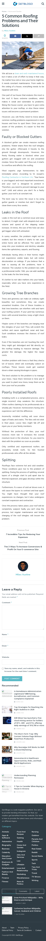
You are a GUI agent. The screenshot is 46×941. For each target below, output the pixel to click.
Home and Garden (14, 11)
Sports (34, 860)
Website (5, 657)
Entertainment (8, 868)
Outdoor (35, 835)
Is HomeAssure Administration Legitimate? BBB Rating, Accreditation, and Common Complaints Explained (27, 695)
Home (4, 11)
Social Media (37, 856)
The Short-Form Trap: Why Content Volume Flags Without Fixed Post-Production (28, 736)
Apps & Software (6, 836)
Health (20, 841)
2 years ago (19, 792)
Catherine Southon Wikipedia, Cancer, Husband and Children (27, 909)
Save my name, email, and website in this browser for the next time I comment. (22, 669)
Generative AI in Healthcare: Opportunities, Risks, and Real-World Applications (28, 760)
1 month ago (20, 742)
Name (5, 634)
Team (12, 928)
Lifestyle (20, 864)
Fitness (5, 881)
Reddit (34, 852)
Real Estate (36, 849)
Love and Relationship (22, 869)
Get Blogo (19, 935)
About (4, 928)
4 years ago (19, 781)
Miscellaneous (23, 878)
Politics (35, 845)
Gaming (20, 838)
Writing (35, 880)
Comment (7, 602)
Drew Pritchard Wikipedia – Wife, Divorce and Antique (28, 898)
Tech (34, 863)
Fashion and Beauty (7, 873)
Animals (5, 832)
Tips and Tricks (36, 868)
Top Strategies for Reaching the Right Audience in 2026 (28, 708)
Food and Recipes (21, 833)
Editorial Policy (7, 930)
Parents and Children (37, 840)
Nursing (35, 832)
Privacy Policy (23, 928)
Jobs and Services (21, 856)
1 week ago (19, 713)
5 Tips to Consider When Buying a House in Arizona (29, 787)
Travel (34, 873)
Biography (6, 845)
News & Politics (20, 882)
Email (5, 646)
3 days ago (19, 702)
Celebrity (6, 852)
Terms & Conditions (24, 930)
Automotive (7, 841)
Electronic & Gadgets (7, 863)
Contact (38, 930)
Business (5, 849)
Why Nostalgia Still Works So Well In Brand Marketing (29, 748)
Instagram (21, 851)
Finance (5, 878)
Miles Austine (9, 31)
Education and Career (7, 857)
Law (18, 861)
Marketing (21, 874)
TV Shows (36, 877)
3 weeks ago (20, 729)
